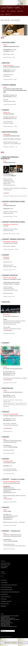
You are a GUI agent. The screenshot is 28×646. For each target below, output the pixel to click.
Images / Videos (20, 11)
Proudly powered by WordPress (6, 636)
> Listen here (6, 192)
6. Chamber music (4, 594)
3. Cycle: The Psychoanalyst (6, 587)
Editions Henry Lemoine (5, 620)
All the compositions (5, 603)
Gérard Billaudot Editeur (6, 621)
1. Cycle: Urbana (4, 582)
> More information (7, 330)
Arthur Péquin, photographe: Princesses (9, 626)
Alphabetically (4, 606)
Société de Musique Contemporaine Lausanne (10, 619)
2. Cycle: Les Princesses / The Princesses (9, 584)
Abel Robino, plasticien (5, 624)
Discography (13, 11)
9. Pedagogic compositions (6, 601)
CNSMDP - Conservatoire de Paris (8, 618)
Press (8, 11)
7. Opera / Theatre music (6, 596)
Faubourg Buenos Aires (5, 625)
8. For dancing (3, 598)
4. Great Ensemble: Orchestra (7, 589)
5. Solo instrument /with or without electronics (10, 591)
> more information (7, 428)
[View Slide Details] (14, 29)
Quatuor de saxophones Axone (7, 622)
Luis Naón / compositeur (11, 7)
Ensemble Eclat (6, 486)
